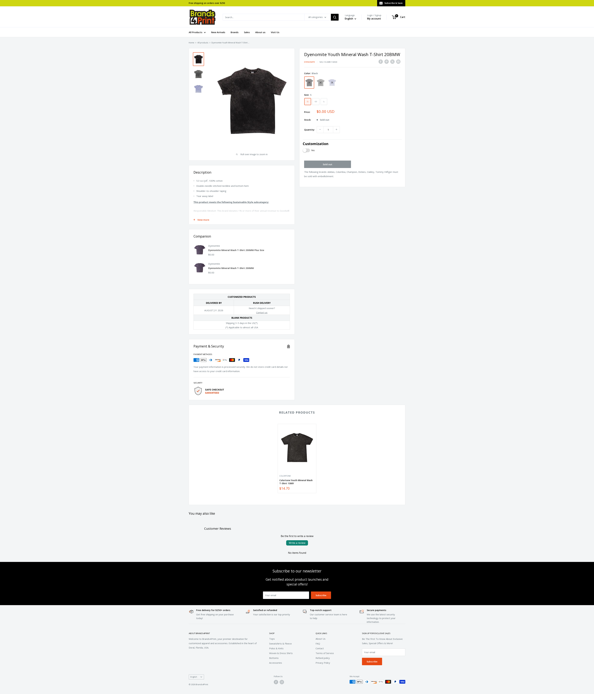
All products (202, 42)
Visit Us (275, 32)
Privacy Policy (323, 662)
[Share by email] (398, 61)
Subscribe (321, 595)
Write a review (297, 543)
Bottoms (274, 657)
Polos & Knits (276, 648)
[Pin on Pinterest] (386, 61)
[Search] (335, 17)
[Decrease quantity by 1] (320, 129)
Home (191, 42)
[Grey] (321, 82)
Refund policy (323, 657)
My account (374, 18)
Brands (235, 32)
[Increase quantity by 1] (336, 129)
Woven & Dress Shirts (281, 653)
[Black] (309, 82)
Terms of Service (325, 653)
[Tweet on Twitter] (392, 61)
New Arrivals (218, 32)
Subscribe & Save (393, 3)
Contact (320, 648)
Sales (247, 32)
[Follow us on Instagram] (282, 682)
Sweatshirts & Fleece (280, 643)
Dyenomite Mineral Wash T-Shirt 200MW (231, 268)
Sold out (327, 164)
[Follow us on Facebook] (276, 682)
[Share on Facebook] (381, 61)
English (193, 676)
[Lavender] (332, 82)
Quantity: (309, 129)
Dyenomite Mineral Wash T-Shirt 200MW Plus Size (236, 250)
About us (260, 32)
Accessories (275, 662)
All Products (195, 32)
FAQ (318, 643)
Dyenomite (309, 62)
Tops (272, 638)
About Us (320, 638)
